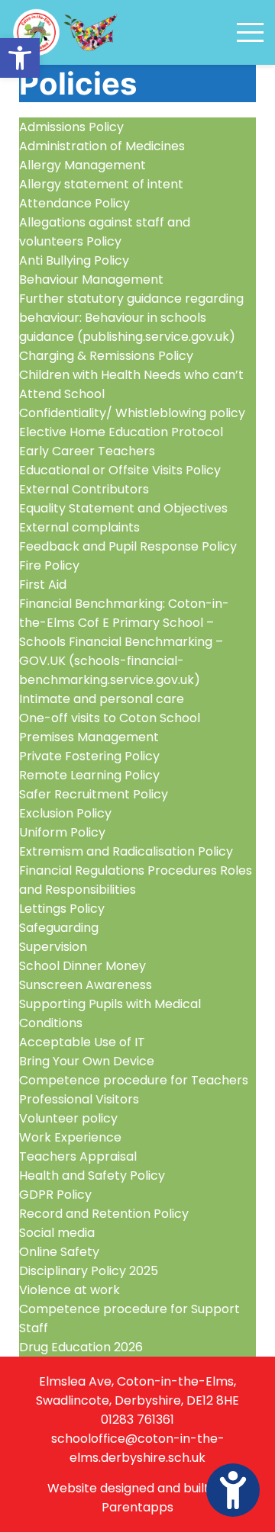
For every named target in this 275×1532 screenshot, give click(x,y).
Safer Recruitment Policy (93, 794)
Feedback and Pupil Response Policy (128, 546)
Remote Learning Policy (89, 775)
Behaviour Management (91, 279)
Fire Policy (49, 565)
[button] (20, 58)
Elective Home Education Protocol (121, 432)
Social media (57, 1232)
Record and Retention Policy (104, 1213)
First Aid (42, 584)
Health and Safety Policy (92, 1175)
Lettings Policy (62, 908)
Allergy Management (82, 165)
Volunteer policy (68, 1118)
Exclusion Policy (65, 813)
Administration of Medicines (102, 146)
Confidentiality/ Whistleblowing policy (132, 413)
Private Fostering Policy (89, 756)
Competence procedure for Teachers (133, 1080)
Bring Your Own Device (86, 1061)
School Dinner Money (82, 966)
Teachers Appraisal (78, 1156)
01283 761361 (137, 1419)
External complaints (79, 527)
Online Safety (59, 1252)
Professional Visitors (79, 1099)
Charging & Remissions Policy (106, 356)
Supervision (53, 946)
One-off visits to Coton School (109, 718)
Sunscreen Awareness (85, 985)
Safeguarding (59, 927)
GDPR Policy (55, 1194)
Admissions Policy (71, 127)
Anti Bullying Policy (74, 260)
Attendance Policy (74, 203)
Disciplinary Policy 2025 (88, 1271)
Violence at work (69, 1290)
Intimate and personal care (101, 699)
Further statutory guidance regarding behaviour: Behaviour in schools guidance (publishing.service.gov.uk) (131, 317)
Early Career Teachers (87, 451)
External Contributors (84, 489)
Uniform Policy (62, 832)
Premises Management (89, 737)
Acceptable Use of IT (82, 1042)
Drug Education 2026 (81, 1347)
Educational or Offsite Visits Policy (120, 470)
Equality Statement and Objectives (123, 508)
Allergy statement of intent (101, 184)
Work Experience (70, 1137)
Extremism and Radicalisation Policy (126, 851)
